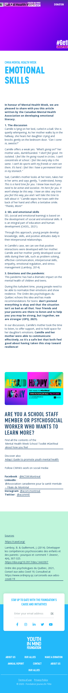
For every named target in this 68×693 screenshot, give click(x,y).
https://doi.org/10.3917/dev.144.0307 (26, 562)
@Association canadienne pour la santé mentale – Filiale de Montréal (33, 485)
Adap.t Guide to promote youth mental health (32, 459)
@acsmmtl (23, 494)
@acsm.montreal (30, 491)
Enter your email (34, 609)
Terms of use (25, 679)
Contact (37, 663)
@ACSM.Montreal (30, 476)
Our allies (30, 657)
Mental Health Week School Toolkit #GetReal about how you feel (31, 445)
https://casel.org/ (15, 541)
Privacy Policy (41, 679)
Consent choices (9, 691)
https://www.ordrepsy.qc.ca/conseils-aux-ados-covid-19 (32, 577)
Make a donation (54, 657)
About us (10, 657)
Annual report (16, 663)
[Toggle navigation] (6, 4)
